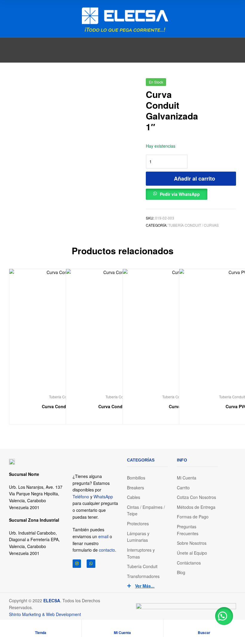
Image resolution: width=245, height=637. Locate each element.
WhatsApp (103, 497)
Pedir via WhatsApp (180, 194)
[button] (176, 193)
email (103, 536)
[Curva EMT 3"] (217, 84)
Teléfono (81, 497)
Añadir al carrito (194, 178)
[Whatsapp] (91, 563)
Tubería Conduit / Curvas (193, 225)
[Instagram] (77, 563)
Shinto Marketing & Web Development (45, 614)
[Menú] (11, 18)
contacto (107, 550)
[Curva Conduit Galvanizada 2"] (232, 84)
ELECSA (51, 600)
